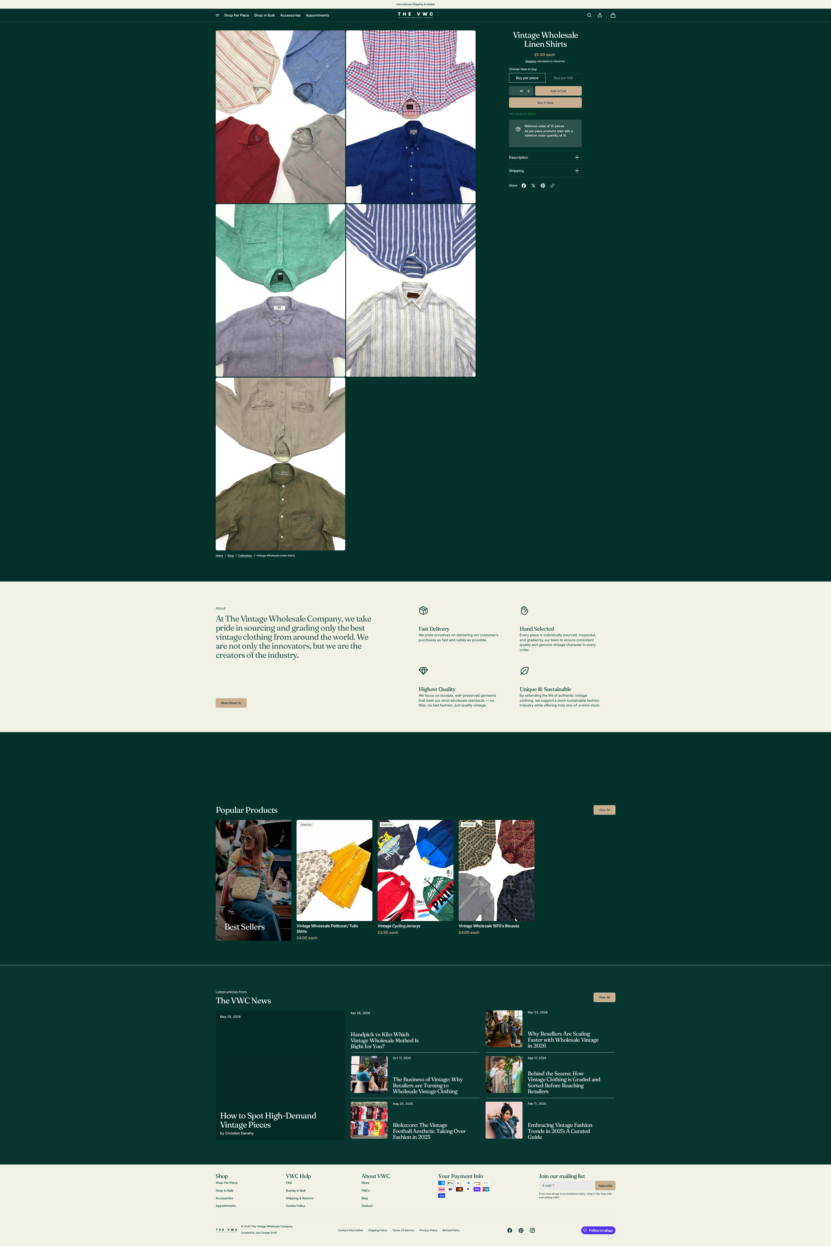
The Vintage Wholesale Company (271, 1226)
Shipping (530, 61)
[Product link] (334, 880)
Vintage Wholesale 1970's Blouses (489, 925)
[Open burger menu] (217, 15)
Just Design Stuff (266, 1232)
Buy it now (545, 103)
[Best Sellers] (254, 880)
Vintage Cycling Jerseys (399, 925)
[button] (589, 15)
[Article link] (280, 1075)
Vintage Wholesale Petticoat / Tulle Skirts (327, 928)
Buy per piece (530, 79)
